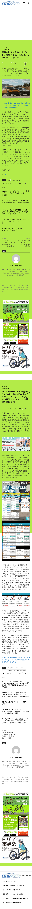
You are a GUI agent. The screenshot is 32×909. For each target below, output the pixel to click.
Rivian (6, 174)
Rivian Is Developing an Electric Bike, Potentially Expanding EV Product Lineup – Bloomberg (17, 105)
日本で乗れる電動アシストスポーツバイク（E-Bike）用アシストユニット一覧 (15, 221)
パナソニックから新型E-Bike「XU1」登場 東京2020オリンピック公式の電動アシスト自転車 (15, 212)
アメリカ (18, 180)
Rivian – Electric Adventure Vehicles (17, 98)
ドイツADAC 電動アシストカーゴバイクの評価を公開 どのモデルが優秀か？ (15, 202)
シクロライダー (16, 266)
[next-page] (6, 235)
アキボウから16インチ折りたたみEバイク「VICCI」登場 (15, 230)
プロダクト (4, 47)
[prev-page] (3, 235)
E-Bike (8, 180)
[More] (25, 64)
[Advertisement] (16, 23)
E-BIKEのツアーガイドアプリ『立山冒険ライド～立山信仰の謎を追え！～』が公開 (15, 193)
